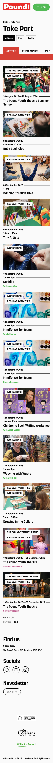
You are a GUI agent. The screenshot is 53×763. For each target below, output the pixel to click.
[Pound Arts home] (16, 7)
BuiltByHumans (42, 758)
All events (11, 51)
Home (5, 21)
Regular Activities (30, 51)
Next (15, 622)
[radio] (9, 38)
